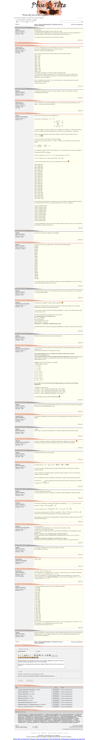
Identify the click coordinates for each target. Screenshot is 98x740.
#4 (15, 100)
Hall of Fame (60, 733)
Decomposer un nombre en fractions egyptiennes (37, 719)
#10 (16, 333)
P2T (74, 725)
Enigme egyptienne (68, 713)
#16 (16, 450)
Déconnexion (80, 17)
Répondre (80, 40)
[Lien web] (25, 655)
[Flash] (42, 655)
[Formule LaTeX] (35, 655)
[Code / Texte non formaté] (32, 655)
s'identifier (34, 19)
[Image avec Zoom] (28, 655)
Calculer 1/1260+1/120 (53, 720)
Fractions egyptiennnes (39, 720)
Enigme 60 (67, 723)
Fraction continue (22, 696)
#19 (16, 500)
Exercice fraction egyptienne (42, 718)
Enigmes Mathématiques (45, 24)
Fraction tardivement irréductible (26, 689)
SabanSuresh (19, 47)
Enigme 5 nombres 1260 (50, 715)
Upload (53, 655)
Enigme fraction (22, 713)
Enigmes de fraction (67, 720)
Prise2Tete (33, 733)
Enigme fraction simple (56, 723)
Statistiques (43, 733)
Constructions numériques (24, 702)
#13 (16, 414)
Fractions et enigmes (32, 722)
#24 (16, 584)
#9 (15, 300)
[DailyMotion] (50, 655)
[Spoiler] (40, 655)
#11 (16, 345)
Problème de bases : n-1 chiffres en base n (28, 704)
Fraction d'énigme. (22, 700)
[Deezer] (44, 655)
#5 (15, 113)
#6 (15, 230)
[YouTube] (48, 655)
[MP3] (46, 655)
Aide (57, 655)
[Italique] (20, 655)
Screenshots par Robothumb (76, 726)
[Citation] (31, 655)
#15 (16, 438)
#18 (16, 489)
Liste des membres (51, 733)
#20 (16, 524)
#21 (16, 545)
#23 (16, 568)
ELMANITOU (18, 559)
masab (17, 586)
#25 (16, 630)
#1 (15, 27)
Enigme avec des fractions (36, 713)
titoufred (17, 464)
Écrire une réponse (77, 24)
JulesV (17, 115)
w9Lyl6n (17, 302)
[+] (82, 21)
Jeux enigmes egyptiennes (67, 716)
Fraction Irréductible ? (23, 693)
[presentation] (51, 119)
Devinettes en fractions (65, 715)
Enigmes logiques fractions (25, 718)
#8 (15, 288)
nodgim (17, 29)
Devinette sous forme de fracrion (34, 717)
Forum (36, 24)
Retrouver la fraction (23, 698)
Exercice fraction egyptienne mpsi (62, 719)
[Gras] (19, 655)
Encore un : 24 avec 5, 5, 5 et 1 (25, 706)
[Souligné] (22, 655)
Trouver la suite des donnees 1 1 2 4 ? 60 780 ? (46, 716)
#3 (15, 88)
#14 (16, 426)
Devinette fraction (42, 723)
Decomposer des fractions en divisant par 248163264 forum (60, 717)
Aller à (16, 725)
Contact (66, 733)
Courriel (38, 651)
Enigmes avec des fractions (53, 713)
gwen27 (17, 244)
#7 (15, 242)
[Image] (26, 655)
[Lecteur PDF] (37, 655)
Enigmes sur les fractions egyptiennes (62, 718)
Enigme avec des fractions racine (49, 722)
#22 (16, 557)
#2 (15, 45)
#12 (16, 402)
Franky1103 (18, 571)
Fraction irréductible (23, 691)
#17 (16, 462)
